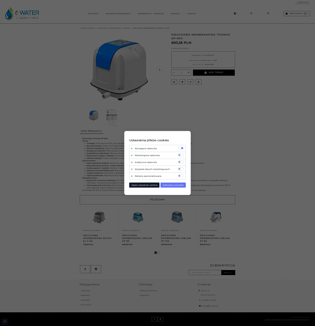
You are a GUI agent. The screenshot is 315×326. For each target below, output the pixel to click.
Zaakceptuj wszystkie (173, 185)
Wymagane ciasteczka (146, 148)
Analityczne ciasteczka (146, 162)
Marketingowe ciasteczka (147, 155)
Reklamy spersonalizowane (148, 176)
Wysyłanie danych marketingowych (152, 169)
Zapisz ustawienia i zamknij (144, 185)
